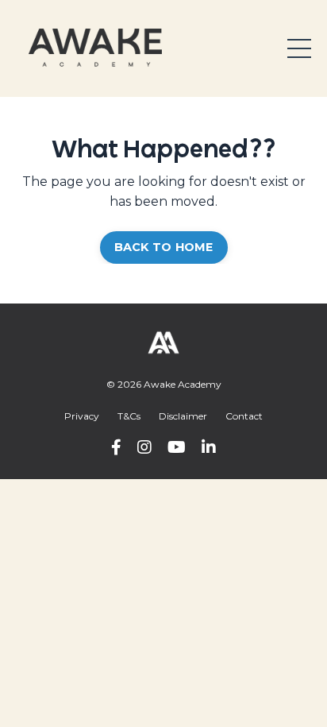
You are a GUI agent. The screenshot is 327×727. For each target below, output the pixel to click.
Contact (244, 416)
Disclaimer (183, 416)
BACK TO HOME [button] (164, 247)
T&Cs (128, 416)
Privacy (81, 416)
